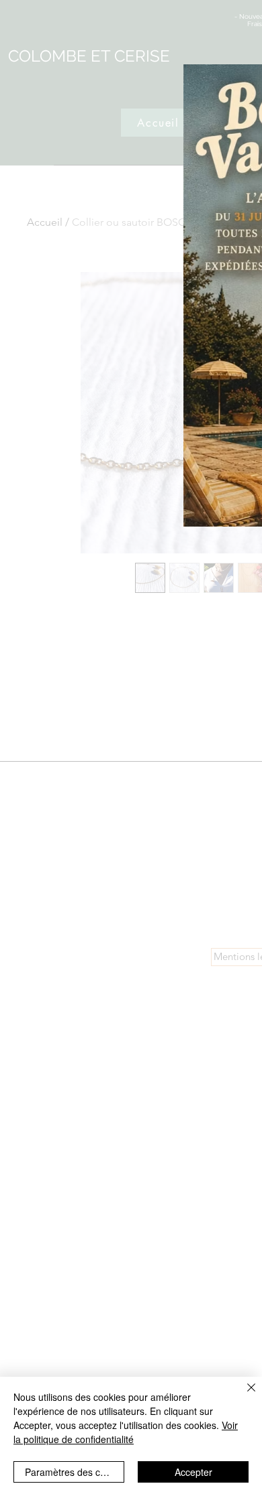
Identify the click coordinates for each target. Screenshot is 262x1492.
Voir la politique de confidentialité (125, 1432)
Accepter (193, 1472)
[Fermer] (243, 1395)
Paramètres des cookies (74, 1472)
